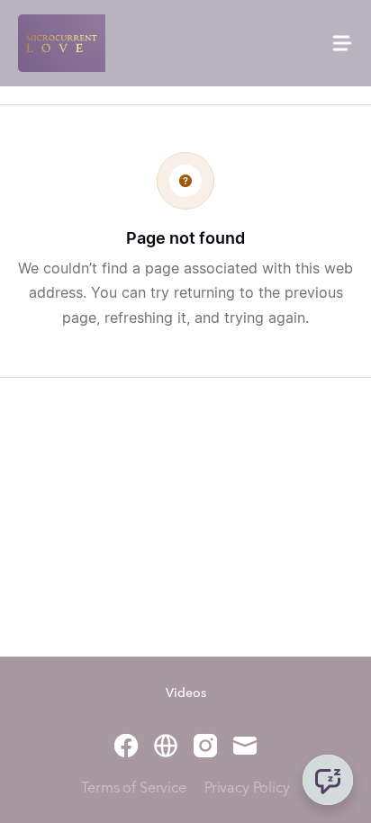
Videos (186, 693)
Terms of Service (133, 789)
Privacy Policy (247, 789)
